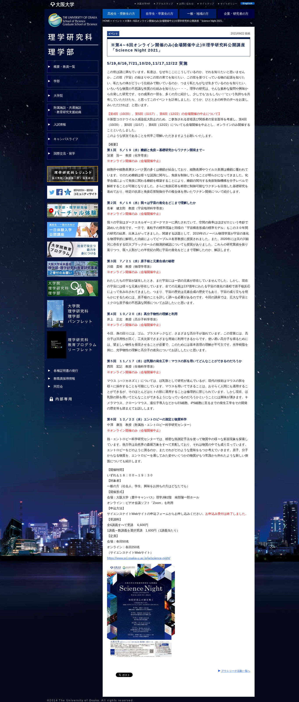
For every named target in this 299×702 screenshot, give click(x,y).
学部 (57, 81)
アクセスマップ (164, 3)
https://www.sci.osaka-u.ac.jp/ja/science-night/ (138, 558)
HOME (106, 21)
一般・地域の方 (198, 13)
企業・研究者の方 (236, 13)
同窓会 (58, 386)
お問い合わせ (186, 3)
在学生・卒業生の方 (159, 13)
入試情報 (60, 124)
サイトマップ (207, 3)
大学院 (58, 95)
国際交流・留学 (64, 153)
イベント (117, 21)
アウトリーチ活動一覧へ (235, 670)
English (247, 3)
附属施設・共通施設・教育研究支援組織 (67, 110)
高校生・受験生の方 (121, 13)
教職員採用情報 (64, 378)
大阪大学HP (143, 3)
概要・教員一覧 (64, 66)
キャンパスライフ (66, 139)
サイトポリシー (228, 3)
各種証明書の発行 (66, 370)
